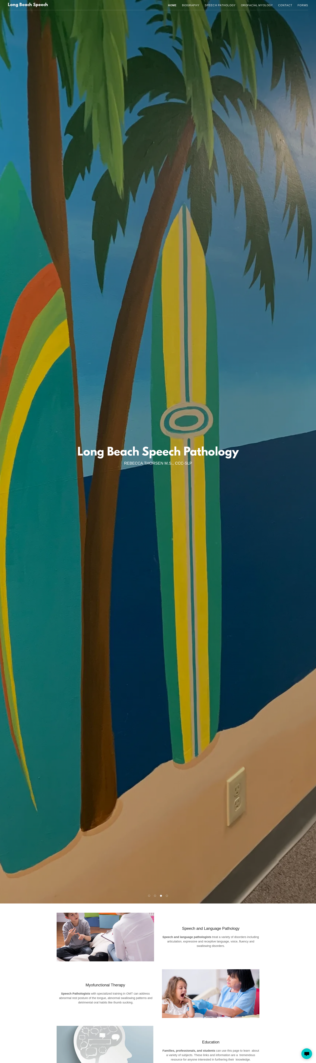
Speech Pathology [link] (220, 5)
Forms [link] (303, 5)
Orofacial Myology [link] (257, 5)
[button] (149, 896)
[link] (28, 5)
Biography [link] (190, 5)
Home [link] (172, 5)
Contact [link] (285, 5)
